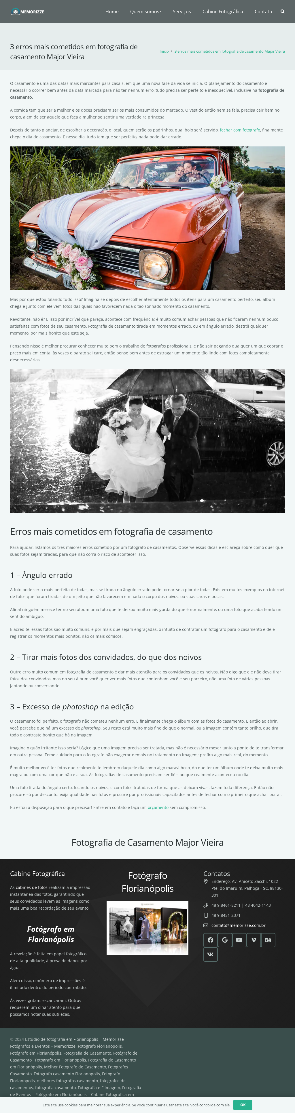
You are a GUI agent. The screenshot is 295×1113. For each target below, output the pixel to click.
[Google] (225, 940)
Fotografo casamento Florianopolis (67, 1073)
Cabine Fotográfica (37, 873)
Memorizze (64, 1046)
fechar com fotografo (240, 130)
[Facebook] (210, 940)
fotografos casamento (77, 1080)
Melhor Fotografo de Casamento (75, 1067)
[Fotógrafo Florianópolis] (27, 11)
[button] (194, 11)
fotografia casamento (55, 1087)
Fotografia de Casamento (87, 1053)
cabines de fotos (32, 887)
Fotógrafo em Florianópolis (35, 1053)
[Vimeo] (254, 940)
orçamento (158, 807)
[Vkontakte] (210, 954)
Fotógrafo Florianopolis (100, 1046)
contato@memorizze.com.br (238, 925)
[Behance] (268, 940)
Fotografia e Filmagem (99, 1087)
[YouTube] (239, 940)
